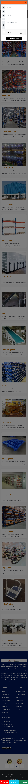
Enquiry (14, 782)
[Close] (25, 2)
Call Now (5, 782)
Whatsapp (24, 782)
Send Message (14, 38)
